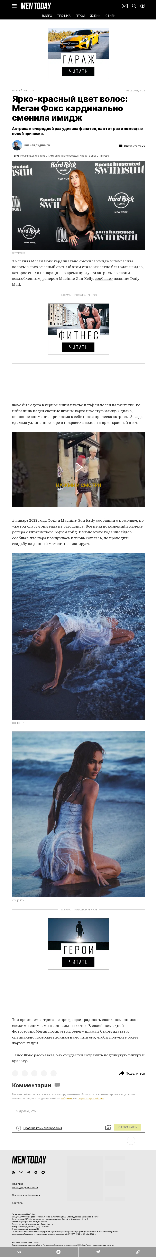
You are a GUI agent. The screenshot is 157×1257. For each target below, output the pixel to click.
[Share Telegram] (98, 1252)
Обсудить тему (134, 146)
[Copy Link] (137, 1252)
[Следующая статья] (78, 1141)
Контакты (17, 1202)
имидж (104, 155)
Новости (28, 90)
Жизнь (16, 90)
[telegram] (28, 1172)
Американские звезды (63, 155)
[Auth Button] (142, 6)
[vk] (21, 1172)
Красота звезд (89, 155)
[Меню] (14, 6)
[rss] (13, 1172)
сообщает (104, 278)
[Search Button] (134, 6)
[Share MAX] (58, 1252)
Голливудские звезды (33, 155)
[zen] (35, 1172)
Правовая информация (26, 1195)
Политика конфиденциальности (25, 1185)
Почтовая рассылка (125, 6)
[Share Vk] (19, 1252)
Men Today (36, 6)
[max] (43, 1172)
